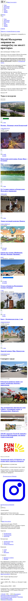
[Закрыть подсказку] (1, 506)
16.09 (8, 354)
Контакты (6, 552)
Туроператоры (7, 535)
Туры (5, 5)
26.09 (5, 128)
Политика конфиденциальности (9, 595)
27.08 (2, 290)
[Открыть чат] (1, 517)
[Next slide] (4, 100)
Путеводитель (7, 533)
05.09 (5, 322)
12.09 (2, 128)
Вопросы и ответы (9, 557)
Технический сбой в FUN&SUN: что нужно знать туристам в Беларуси (13, 460)
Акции (5, 10)
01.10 (8, 224)
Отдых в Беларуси (8, 544)
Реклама (6, 559)
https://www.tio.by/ (5, 574)
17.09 (5, 224)
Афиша (6, 12)
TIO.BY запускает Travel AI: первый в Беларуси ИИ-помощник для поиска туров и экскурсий (13, 435)
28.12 (2, 163)
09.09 (8, 322)
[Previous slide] (2, 100)
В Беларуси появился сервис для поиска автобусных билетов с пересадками (12, 383)
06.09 (2, 257)
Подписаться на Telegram (9, 476)
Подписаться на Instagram (7, 504)
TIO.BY (4, 594)
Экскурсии (7, 6)
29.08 (2, 194)
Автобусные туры (8, 541)
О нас (5, 549)
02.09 (2, 354)
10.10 (8, 128)
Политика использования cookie (12, 597)
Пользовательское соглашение (9, 597)
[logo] (11, 2)
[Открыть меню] (3, 2)
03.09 (2, 224)
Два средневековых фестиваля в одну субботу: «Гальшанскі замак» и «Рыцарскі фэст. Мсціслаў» (13, 409)
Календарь (6, 8)
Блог (5, 9)
